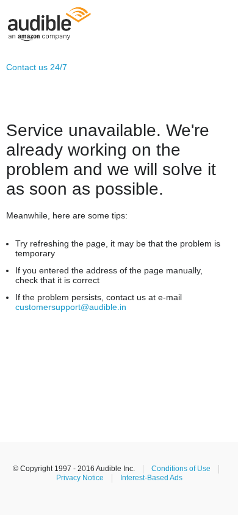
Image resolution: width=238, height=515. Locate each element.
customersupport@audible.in (70, 307)
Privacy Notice (80, 478)
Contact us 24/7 (36, 67)
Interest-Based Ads (151, 478)
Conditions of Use (181, 468)
